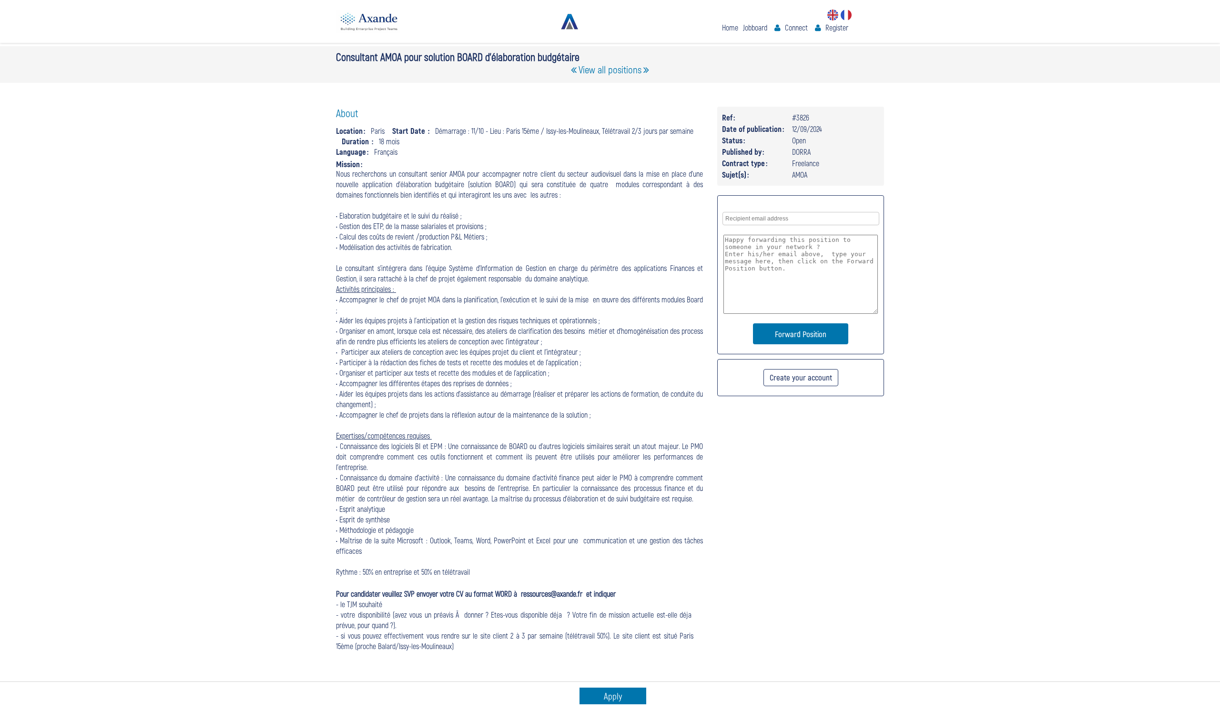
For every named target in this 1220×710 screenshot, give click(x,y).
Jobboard (755, 27)
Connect (796, 27)
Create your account (801, 377)
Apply (613, 695)
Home (730, 27)
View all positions (610, 69)
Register (836, 27)
